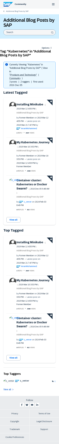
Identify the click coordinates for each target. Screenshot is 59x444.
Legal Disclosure (44, 421)
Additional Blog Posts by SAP (17, 11)
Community (20, 4)
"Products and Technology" (23, 75)
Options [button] (45, 48)
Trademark (15, 429)
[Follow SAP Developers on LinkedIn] (37, 405)
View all (13, 220)
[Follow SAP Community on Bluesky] (27, 405)
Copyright (14, 421)
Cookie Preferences (14, 437)
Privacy (14, 413)
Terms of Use (44, 413)
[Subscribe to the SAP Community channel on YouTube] (32, 405)
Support (44, 429)
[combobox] (29, 32)
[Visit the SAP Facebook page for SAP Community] (22, 405)
